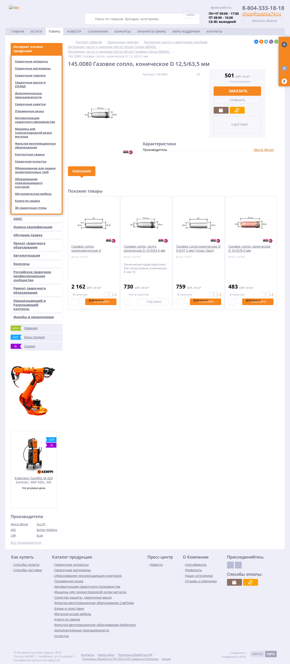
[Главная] (69, 42)
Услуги (36, 31)
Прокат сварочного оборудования (29, 245)
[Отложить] (82, 300)
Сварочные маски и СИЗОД (30, 84)
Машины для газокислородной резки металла (33, 133)
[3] (187, 74)
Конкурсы (123, 31)
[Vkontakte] (230, 565)
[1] (181, 74)
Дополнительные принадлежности (28, 95)
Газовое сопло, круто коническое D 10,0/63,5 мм (144, 248)
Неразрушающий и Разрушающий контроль (29, 305)
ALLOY (41, 524)
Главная (17, 31)
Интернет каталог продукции (28, 49)
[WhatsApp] (276, 42)
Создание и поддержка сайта (248, 655)
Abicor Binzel (19, 524)
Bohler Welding (47, 530)
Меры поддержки (186, 31)
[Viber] (271, 42)
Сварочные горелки (30, 75)
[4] (190, 74)
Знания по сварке (151, 31)
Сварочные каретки (30, 104)
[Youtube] (238, 565)
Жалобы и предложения (33, 317)
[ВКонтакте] (256, 42)
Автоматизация (26, 255)
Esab (40, 535)
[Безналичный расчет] (237, 110)
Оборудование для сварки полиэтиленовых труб (35, 170)
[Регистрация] (284, 58)
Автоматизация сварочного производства (35, 120)
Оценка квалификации (32, 227)
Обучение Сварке (27, 235)
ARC (13, 530)
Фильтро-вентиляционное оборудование (35, 145)
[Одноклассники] (261, 42)
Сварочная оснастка (30, 161)
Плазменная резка (29, 111)
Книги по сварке (27, 201)
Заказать (238, 90)
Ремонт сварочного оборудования (29, 290)
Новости (74, 31)
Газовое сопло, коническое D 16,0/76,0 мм (249, 248)
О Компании (98, 31)
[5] (193, 74)
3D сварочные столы (31, 208)
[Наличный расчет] (221, 110)
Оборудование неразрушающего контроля (29, 183)
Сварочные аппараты (31, 61)
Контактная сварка (30, 154)
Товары (54, 31)
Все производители (26, 543)
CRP (13, 535)
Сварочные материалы (33, 68)
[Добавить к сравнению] (74, 302)
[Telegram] (266, 42)
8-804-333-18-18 (263, 8)
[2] (184, 74)
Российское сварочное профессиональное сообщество (32, 276)
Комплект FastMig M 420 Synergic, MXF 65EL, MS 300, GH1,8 (34, 480)
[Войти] (284, 52)
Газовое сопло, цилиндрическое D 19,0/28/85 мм (86, 250)
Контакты (214, 31)
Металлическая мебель (33, 194)
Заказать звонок (264, 21)
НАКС (17, 219)
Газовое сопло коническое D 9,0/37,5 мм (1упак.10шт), (198, 248)
